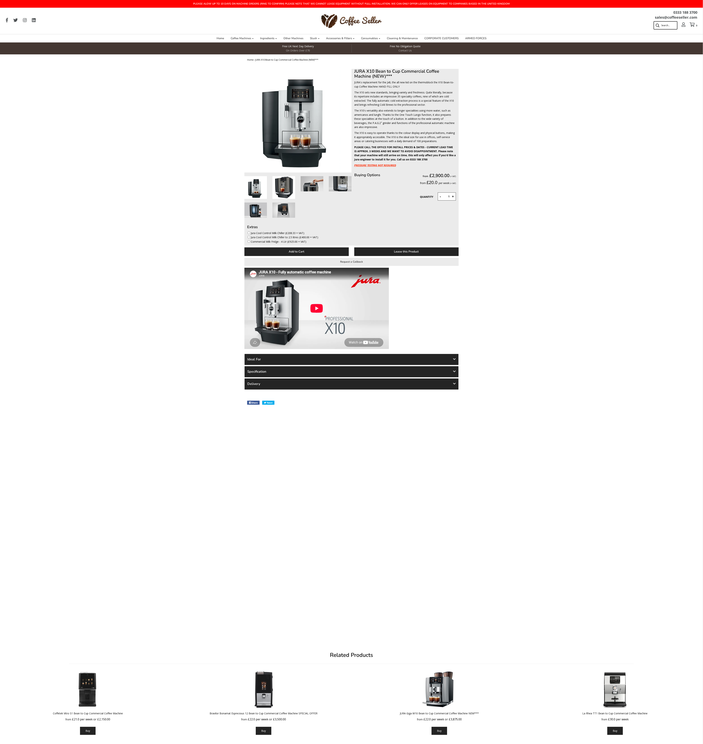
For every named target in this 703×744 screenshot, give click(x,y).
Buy (87, 730)
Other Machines (293, 38)
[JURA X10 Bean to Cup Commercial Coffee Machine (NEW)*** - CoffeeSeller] (283, 187)
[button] (351, 359)
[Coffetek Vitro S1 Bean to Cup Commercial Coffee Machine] (88, 689)
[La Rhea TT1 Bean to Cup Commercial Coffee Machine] (615, 689)
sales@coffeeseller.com (676, 17)
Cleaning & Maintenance (402, 38)
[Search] (663, 25)
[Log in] (681, 24)
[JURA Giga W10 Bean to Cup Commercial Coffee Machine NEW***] (439, 689)
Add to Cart (296, 252)
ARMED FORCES (475, 38)
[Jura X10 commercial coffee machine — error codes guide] (255, 187)
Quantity (426, 196)
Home (220, 38)
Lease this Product (406, 252)
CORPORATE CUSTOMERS (441, 38)
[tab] (351, 359)
